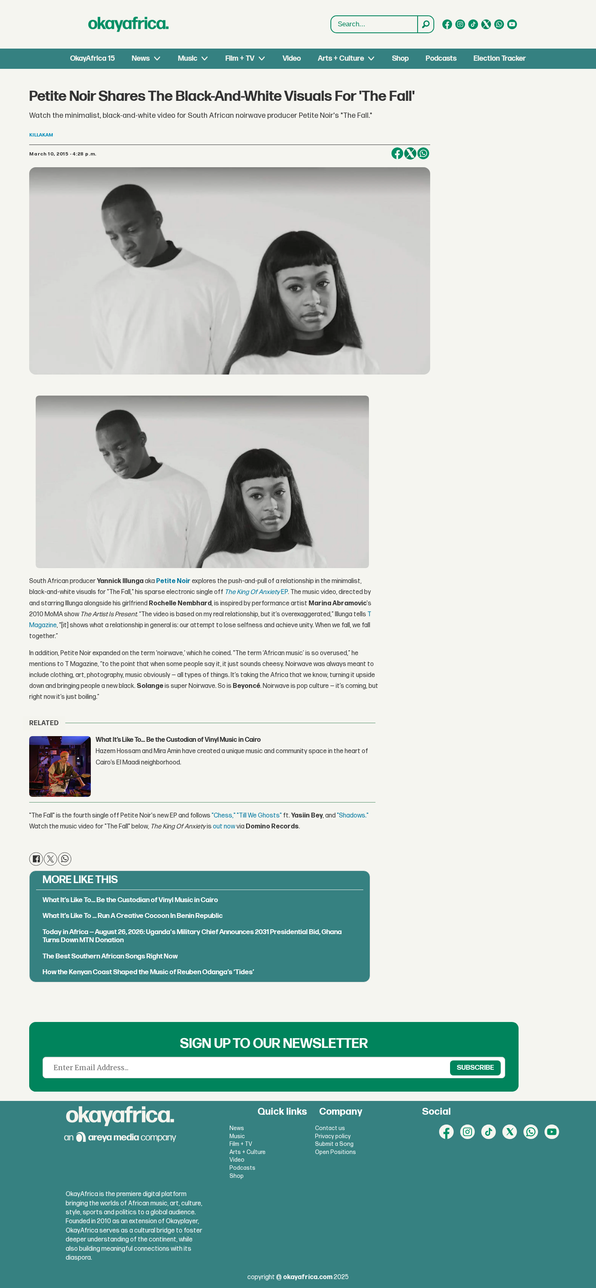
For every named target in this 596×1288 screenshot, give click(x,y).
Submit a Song (334, 1144)
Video (292, 58)
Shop (400, 58)
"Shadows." (353, 816)
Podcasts (441, 58)
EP (256, 592)
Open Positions (335, 1152)
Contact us (330, 1128)
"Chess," (224, 816)
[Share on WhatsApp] (423, 153)
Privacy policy (333, 1136)
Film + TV (239, 58)
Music (187, 58)
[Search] (425, 24)
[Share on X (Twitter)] (410, 153)
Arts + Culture (341, 58)
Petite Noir (173, 581)
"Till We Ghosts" (259, 816)
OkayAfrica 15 (92, 58)
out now (224, 826)
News (141, 58)
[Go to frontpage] (128, 24)
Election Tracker (500, 58)
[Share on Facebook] (397, 153)
